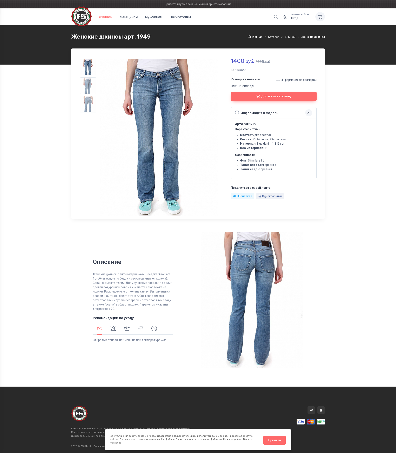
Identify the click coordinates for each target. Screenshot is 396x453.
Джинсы (105, 17)
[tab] (113, 329)
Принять (274, 440)
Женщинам (129, 17)
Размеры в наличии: (246, 79)
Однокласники (272, 196)
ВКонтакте (244, 196)
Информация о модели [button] (259, 113)
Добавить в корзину (276, 96)
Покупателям (180, 17)
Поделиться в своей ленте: (251, 188)
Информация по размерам (299, 80)
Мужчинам (153, 17)
